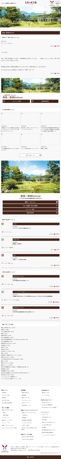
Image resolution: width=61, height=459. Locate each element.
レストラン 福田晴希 (8, 247)
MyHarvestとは (46, 402)
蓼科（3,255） (5, 361)
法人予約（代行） (6, 400)
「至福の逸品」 (5, 415)
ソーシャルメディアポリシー (49, 435)
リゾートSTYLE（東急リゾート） (21, 292)
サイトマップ (45, 414)
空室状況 (4, 392)
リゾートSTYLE (46, 395)
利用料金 (24, 417)
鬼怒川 (15, 224)
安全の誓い (44, 419)
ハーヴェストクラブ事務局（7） (9, 376)
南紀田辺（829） (5, 369)
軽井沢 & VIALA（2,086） (8, 357)
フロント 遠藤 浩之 (8, 263)
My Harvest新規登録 (47, 404)
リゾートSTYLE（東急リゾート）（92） (11, 378)
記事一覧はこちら (30, 155)
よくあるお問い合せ (46, 424)
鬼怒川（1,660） (5, 329)
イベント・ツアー (6, 422)
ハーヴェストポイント (27, 422)
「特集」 (4, 412)
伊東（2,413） (5, 347)
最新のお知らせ (25, 392)
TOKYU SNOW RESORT (28, 436)
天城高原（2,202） (6, 345)
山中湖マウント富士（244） (8, 351)
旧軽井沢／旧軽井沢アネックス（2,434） (11, 355)
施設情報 (24, 395)
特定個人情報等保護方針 (47, 432)
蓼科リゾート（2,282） (7, 365)
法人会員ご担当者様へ (7, 402)
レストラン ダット (8, 231)
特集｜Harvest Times (7, 410)
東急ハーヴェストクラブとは (29, 412)
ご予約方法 (24, 415)
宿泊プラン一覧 (25, 397)
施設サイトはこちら (30, 202)
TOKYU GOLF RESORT (28, 439)
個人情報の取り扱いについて (49, 430)
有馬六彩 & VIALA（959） (8, 374)
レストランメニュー (26, 400)
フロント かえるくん (8, 43)
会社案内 (44, 427)
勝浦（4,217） (5, 333)
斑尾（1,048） (4, 353)
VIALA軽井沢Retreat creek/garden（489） (12, 359)
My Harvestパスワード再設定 (49, 407)
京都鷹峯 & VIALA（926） (8, 370)
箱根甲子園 (16, 239)
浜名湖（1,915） (5, 349)
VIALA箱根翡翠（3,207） (7, 337)
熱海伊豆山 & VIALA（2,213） (9, 343)
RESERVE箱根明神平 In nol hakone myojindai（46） (15, 339)
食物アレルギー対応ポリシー (49, 422)
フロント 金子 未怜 (8, 284)
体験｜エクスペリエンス (8, 425)
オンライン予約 (16, 101)
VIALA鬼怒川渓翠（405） (7, 331)
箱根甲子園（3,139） (6, 335)
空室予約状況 (45, 101)
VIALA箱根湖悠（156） (7, 341)
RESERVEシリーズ (26, 405)
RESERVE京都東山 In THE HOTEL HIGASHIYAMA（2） (15, 372)
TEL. (30, 205)
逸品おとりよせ (45, 392)
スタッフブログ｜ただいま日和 (9, 427)
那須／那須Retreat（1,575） (8, 327)
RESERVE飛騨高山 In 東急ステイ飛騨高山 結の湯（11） (15, 367)
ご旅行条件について (46, 417)
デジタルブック (5, 417)
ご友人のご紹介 (25, 425)
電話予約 (4, 397)
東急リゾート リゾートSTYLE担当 (11, 299)
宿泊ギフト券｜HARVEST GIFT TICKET (29, 428)
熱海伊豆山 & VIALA (18, 276)
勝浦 (14, 255)
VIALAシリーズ (25, 402)
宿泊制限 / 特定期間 (27, 420)
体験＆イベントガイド (7, 420)
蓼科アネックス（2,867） (7, 363)
